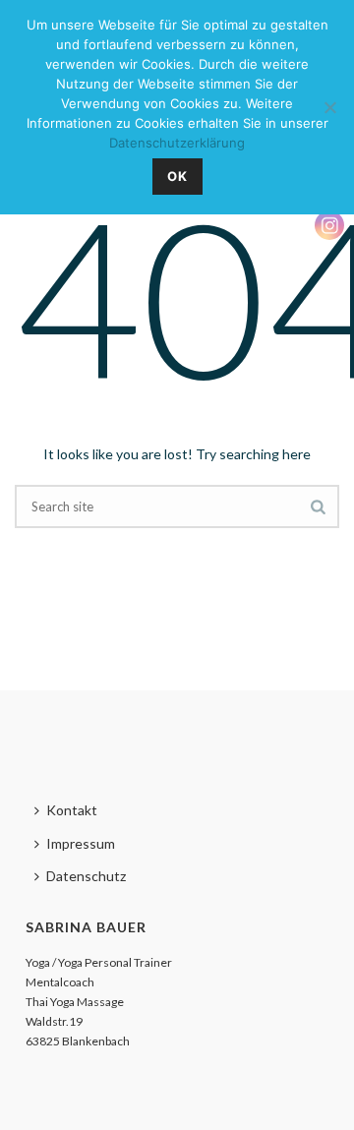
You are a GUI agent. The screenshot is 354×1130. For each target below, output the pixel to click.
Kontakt (71, 810)
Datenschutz (86, 875)
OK (177, 176)
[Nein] (329, 107)
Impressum (80, 843)
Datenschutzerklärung (177, 142)
